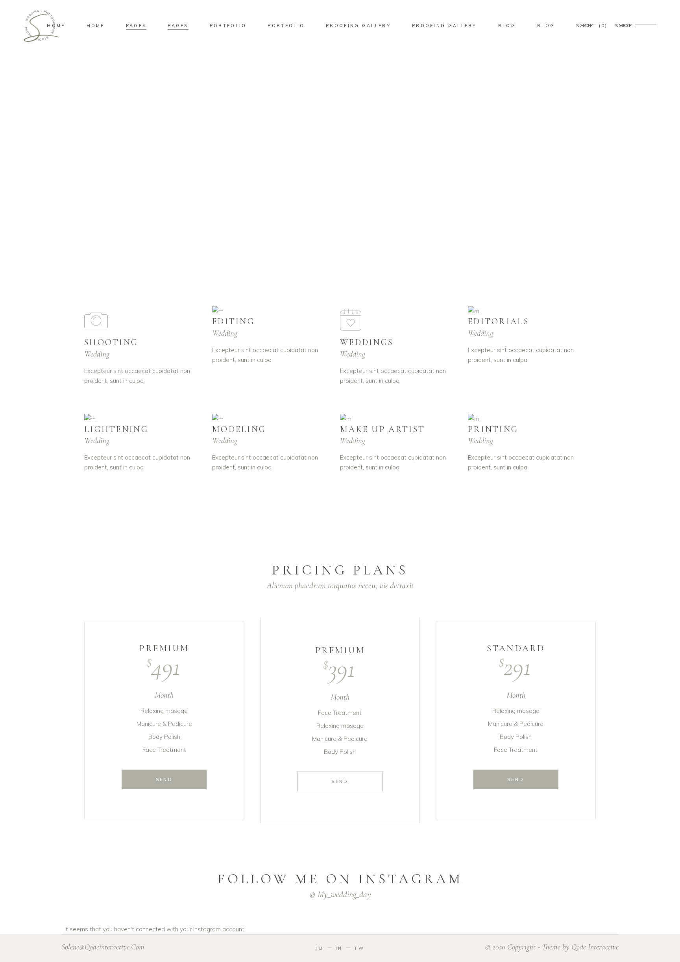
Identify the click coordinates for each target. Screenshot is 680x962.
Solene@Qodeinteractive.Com (102, 947)
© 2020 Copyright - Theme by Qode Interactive (552, 947)
